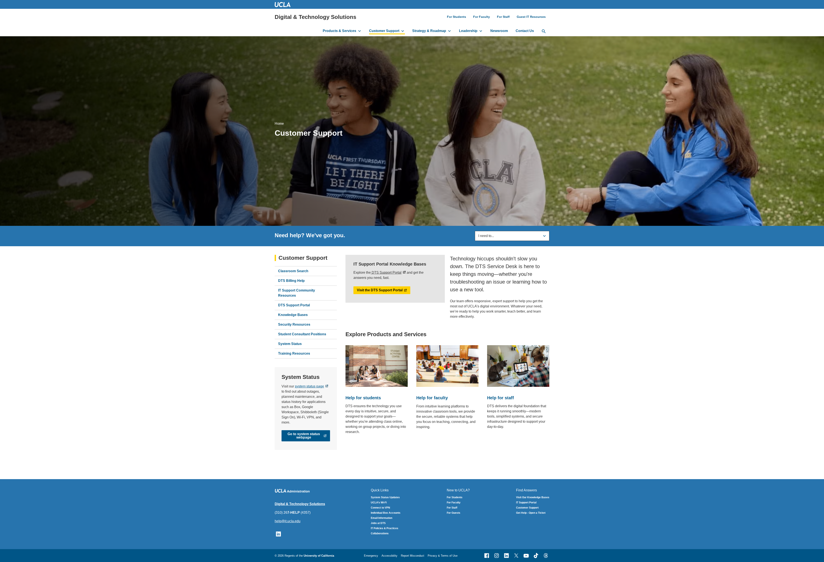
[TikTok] (536, 555)
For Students (456, 16)
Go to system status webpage (304, 435)
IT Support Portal (526, 502)
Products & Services (339, 31)
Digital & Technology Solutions (315, 17)
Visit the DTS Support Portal (380, 290)
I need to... (486, 236)
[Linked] (506, 555)
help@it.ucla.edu (287, 521)
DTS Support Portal (294, 305)
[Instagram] (496, 555)
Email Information (381, 517)
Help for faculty (432, 397)
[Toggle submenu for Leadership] (481, 31)
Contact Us (525, 31)
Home (279, 123)
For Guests (453, 512)
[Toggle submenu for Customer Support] (403, 31)
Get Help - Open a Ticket (530, 512)
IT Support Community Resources (296, 293)
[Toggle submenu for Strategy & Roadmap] (449, 31)
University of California (319, 555)
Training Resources (294, 353)
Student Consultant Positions (302, 334)
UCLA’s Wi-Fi (379, 502)
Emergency (371, 555)
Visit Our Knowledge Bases (532, 497)
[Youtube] (526, 555)
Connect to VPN (380, 507)
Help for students (363, 397)
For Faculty (481, 16)
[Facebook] (486, 555)
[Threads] (545, 555)
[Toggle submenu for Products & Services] (359, 31)
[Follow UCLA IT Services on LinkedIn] (278, 534)
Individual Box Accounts (385, 512)
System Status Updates (385, 497)
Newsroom (499, 31)
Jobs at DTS (378, 523)
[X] (516, 555)
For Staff (503, 16)
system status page (309, 386)
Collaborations (380, 533)
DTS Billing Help (291, 281)
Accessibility (389, 555)
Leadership (468, 31)
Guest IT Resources (531, 16)
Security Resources (294, 324)
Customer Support (384, 31)
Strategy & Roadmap (429, 31)
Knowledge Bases (293, 315)
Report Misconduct (412, 555)
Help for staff (500, 397)
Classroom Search (293, 271)
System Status (290, 344)
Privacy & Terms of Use (442, 555)
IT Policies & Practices (384, 528)
